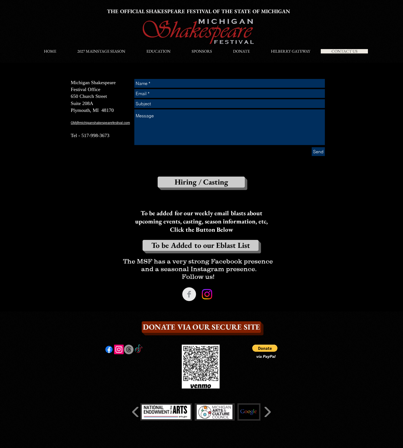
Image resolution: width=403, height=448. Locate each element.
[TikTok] (138, 349)
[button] (264, 348)
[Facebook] (109, 349)
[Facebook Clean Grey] (189, 294)
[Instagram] (207, 294)
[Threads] (129, 349)
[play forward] (267, 412)
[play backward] (135, 412)
